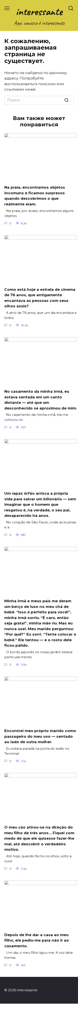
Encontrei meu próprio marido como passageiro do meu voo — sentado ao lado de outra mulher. (40, 736)
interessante (39, 11)
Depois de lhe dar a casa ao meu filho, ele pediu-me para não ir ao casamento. (36, 940)
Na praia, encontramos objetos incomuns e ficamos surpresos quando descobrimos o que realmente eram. (34, 195)
